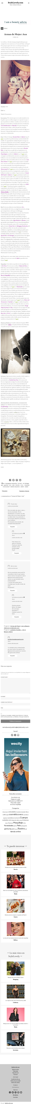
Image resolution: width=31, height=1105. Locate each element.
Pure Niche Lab (15, 797)
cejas (7, 814)
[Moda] (15, 888)
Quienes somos (15, 1069)
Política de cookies (15, 1082)
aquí (2, 139)
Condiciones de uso (15, 1079)
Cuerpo (24, 817)
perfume (7, 829)
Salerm (22, 486)
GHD (2, 485)
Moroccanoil (6, 486)
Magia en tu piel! (15, 799)
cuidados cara (7, 820)
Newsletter (15, 1095)
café (4, 814)
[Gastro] (15, 912)
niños (24, 823)
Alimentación (5, 812)
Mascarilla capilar (15, 802)
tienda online (15, 831)
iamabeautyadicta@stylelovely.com (15, 727)
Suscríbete (15, 1097)
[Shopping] (15, 975)
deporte (14, 820)
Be (4, 483)
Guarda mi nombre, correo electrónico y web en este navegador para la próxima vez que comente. (15, 716)
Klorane (17, 485)
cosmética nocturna (13, 818)
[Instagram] (18, 735)
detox (18, 820)
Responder (12, 526)
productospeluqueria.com (16, 639)
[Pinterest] (15, 1092)
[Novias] (15, 865)
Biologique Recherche (11, 483)
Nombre (3, 696)
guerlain (6, 485)
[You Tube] (21, 1092)
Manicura (10, 823)
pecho (15, 825)
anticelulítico (12, 812)
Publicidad (15, 1071)
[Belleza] (15, 935)
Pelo (19, 825)
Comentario (4, 677)
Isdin (13, 485)
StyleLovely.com (15, 3)
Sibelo (26, 486)
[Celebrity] (15, 998)
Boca (27, 812)
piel (12, 829)
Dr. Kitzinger (26, 483)
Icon (10, 485)
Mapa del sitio (15, 1072)
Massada (26, 485)
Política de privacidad (15, 1081)
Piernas (15, 829)
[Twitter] (12, 735)
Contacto (15, 1074)
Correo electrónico (7, 702)
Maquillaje (18, 822)
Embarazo (25, 820)
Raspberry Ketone (24, 491)
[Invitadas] (15, 1045)
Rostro (21, 828)
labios (6, 823)
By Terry (20, 483)
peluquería (24, 825)
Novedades (8, 825)
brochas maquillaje (15, 804)
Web (2, 707)
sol (26, 829)
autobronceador (21, 812)
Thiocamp (4, 491)
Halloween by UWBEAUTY (15, 801)
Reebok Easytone (15, 486)
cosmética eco (16, 814)
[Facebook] (15, 735)
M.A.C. (22, 485)
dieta (21, 820)
